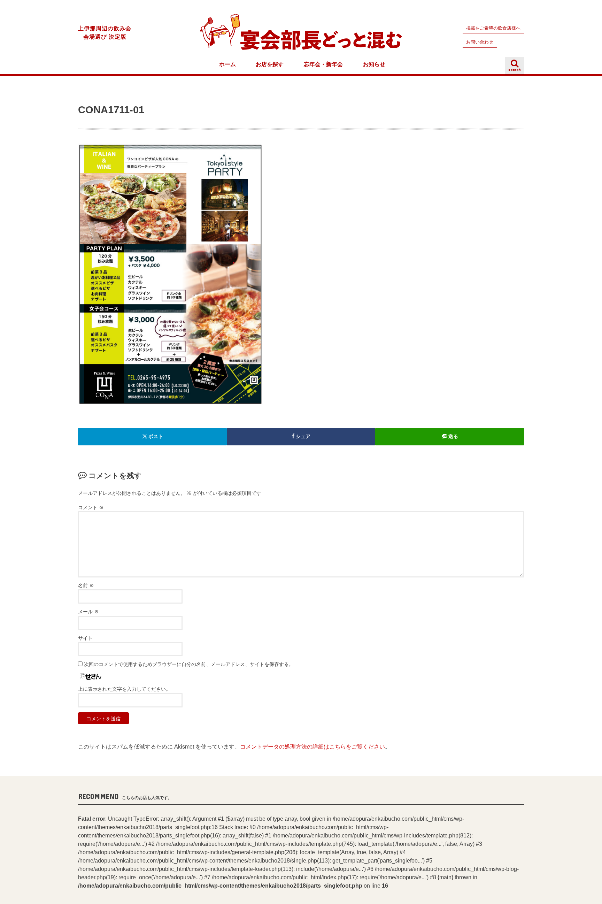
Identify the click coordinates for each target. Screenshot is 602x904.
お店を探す (270, 64)
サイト (85, 638)
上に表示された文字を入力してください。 (124, 689)
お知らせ (374, 64)
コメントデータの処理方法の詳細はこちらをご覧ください (312, 747)
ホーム (227, 64)
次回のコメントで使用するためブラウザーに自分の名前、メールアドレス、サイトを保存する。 (189, 664)
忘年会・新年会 (323, 64)
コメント (91, 507)
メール (88, 611)
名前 (86, 585)
